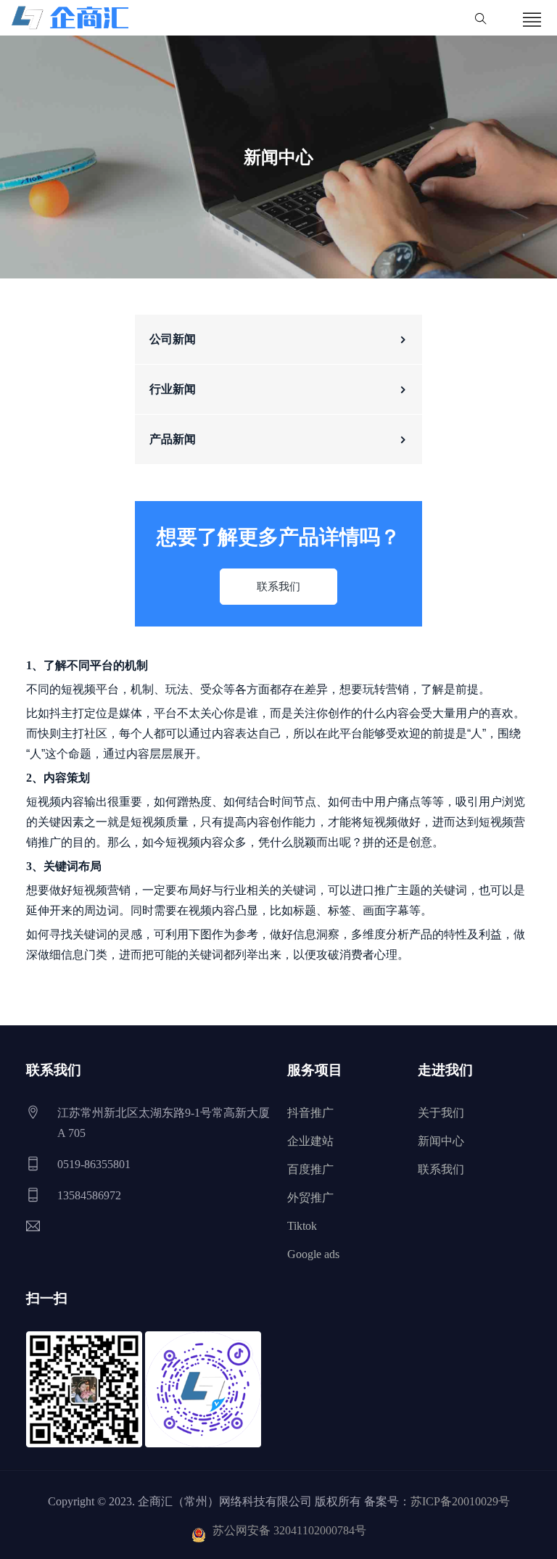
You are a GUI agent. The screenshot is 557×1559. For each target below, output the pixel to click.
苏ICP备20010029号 (460, 1501)
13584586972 (89, 1195)
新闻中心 (441, 1141)
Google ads (313, 1254)
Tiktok (302, 1226)
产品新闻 (172, 439)
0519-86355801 (94, 1164)
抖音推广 (310, 1113)
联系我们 (278, 586)
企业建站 (310, 1141)
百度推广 (310, 1169)
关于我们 (441, 1113)
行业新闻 (172, 389)
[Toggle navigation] (532, 20)
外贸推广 (310, 1197)
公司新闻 (172, 339)
